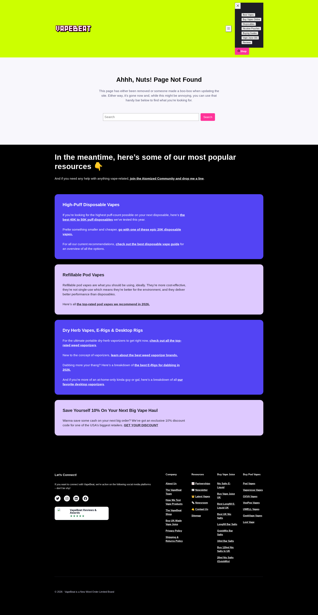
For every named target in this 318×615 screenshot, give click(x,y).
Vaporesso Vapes (253, 490)
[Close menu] (238, 6)
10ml (220, 541)
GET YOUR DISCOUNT (141, 425)
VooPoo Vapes (251, 502)
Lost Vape (248, 522)
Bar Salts (228, 541)
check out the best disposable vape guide (147, 244)
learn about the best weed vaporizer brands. (144, 355)
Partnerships (202, 483)
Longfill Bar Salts (227, 524)
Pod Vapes (249, 483)
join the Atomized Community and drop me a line (166, 178)
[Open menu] (229, 28)
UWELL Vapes (251, 509)
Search (207, 117)
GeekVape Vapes (252, 515)
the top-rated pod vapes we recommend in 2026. (113, 304)
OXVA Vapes (250, 496)
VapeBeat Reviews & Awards (83, 511)
